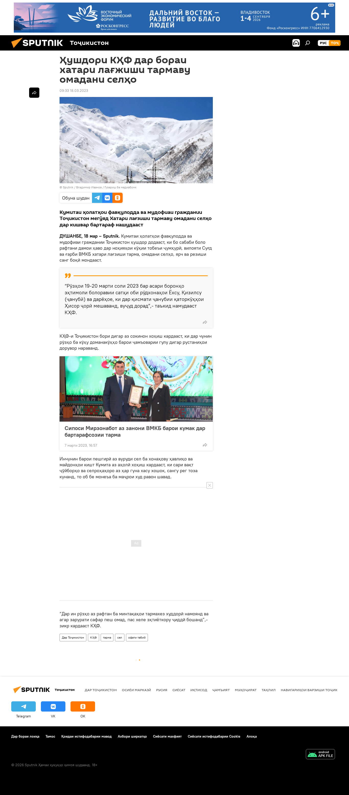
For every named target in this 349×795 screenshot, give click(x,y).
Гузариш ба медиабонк (120, 187)
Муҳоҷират (246, 690)
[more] (205, 322)
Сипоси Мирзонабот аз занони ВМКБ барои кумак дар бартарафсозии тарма (135, 431)
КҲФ (93, 637)
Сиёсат (178, 690)
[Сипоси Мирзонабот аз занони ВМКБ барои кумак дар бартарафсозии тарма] (136, 389)
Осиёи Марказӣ (136, 690)
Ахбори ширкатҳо (132, 736)
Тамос (50, 736)
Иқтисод (198, 690)
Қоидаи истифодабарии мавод (86, 736)
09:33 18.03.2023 (74, 90)
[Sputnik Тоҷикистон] (39, 49)
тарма (107, 637)
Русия (161, 690)
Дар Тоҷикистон (73, 637)
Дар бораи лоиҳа (25, 736)
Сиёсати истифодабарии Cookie (214, 736)
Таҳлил (269, 690)
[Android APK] (320, 755)
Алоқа (252, 736)
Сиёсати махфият (167, 736)
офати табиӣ (137, 637)
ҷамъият (221, 690)
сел (119, 637)
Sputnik (68, 187)
